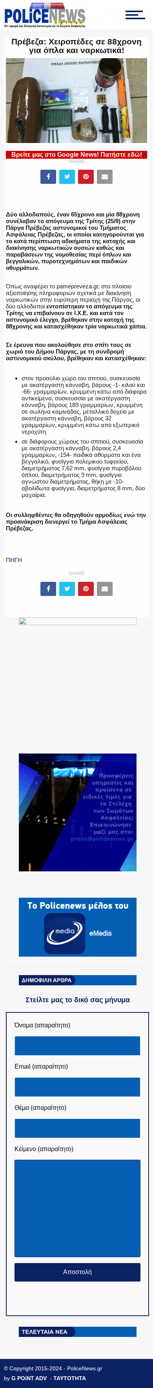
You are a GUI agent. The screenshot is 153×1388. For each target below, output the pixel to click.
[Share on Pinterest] (86, 177)
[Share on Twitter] (67, 177)
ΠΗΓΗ (14, 560)
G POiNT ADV (29, 1378)
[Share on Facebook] (48, 177)
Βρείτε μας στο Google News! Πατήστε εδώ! (76, 154)
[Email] (105, 177)
